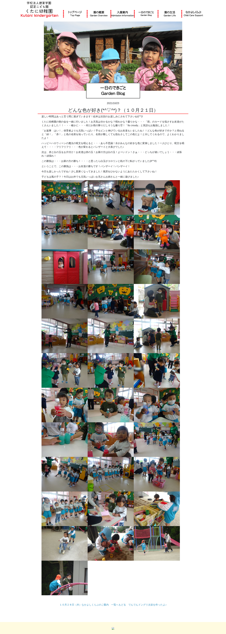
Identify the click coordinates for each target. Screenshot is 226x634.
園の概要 (99, 13)
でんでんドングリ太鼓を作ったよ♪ (147, 604)
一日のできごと (146, 13)
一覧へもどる (118, 604)
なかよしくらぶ (193, 13)
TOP (75, 13)
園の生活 (170, 13)
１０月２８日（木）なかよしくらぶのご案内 (84, 604)
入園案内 (122, 13)
